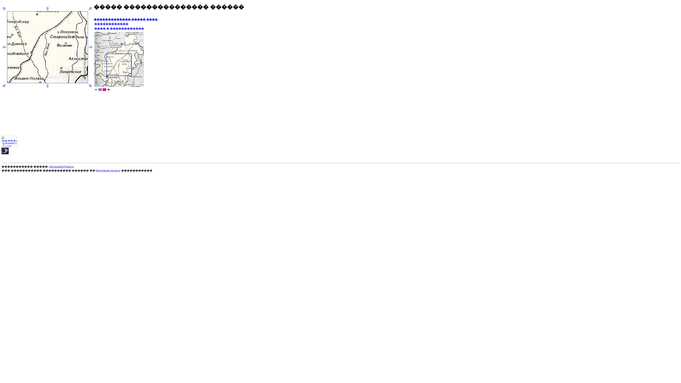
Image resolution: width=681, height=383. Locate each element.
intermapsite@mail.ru (61, 166)
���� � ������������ (119, 28)
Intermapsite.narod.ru (108, 170)
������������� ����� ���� (126, 19)
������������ (111, 23)
